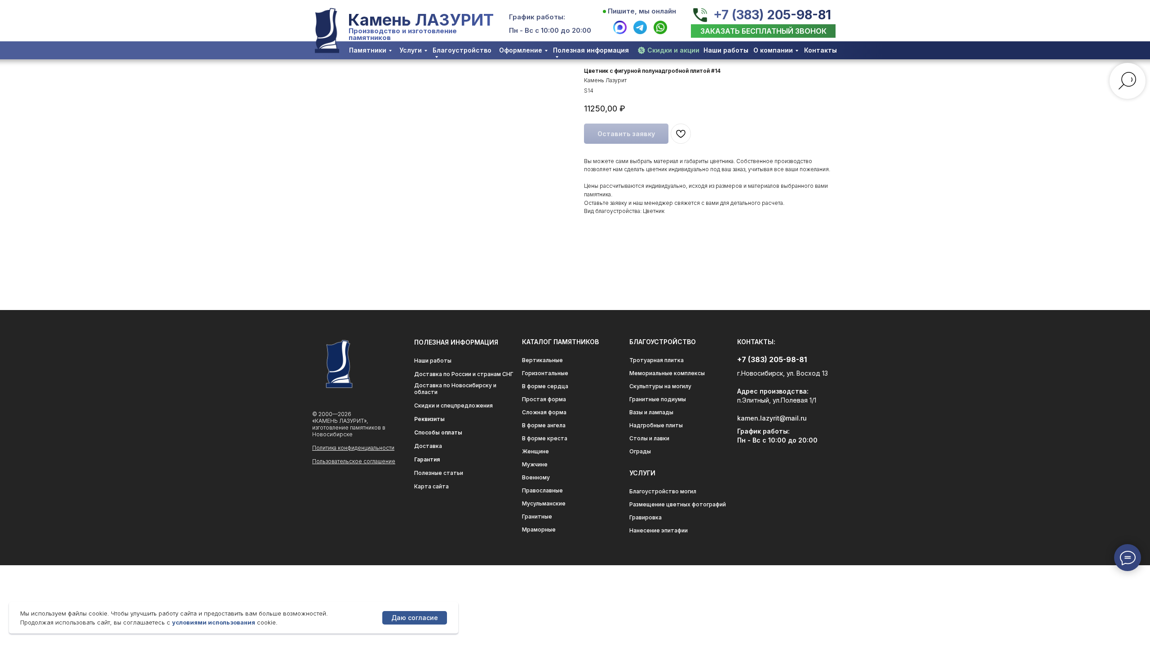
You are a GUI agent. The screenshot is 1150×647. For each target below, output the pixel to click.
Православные (542, 490)
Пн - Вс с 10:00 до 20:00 (550, 30)
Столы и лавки (649, 438)
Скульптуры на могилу (660, 386)
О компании (773, 50)
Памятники (367, 50)
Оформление (520, 50)
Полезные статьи (438, 473)
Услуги (410, 50)
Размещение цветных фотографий (677, 504)
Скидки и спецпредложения (453, 405)
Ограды (640, 451)
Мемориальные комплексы (667, 373)
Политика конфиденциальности (353, 447)
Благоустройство (462, 50)
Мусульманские (544, 503)
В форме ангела (544, 425)
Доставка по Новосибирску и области (455, 388)
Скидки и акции (673, 50)
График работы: (537, 17)
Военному (536, 477)
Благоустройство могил (662, 491)
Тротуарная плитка (656, 360)
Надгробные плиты (656, 425)
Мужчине (535, 464)
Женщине (535, 451)
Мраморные (539, 529)
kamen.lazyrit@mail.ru (772, 418)
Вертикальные (542, 360)
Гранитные (537, 516)
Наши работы (725, 50)
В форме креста (544, 438)
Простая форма (544, 399)
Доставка (428, 446)
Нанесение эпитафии (658, 530)
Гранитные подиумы (657, 399)
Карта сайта (431, 486)
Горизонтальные (545, 373)
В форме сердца (545, 386)
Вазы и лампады (651, 412)
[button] (763, 31)
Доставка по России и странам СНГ (463, 374)
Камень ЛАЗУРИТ (421, 20)
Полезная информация (591, 50)
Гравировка (645, 517)
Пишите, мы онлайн (642, 11)
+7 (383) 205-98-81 (772, 14)
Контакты (820, 50)
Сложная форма (544, 412)
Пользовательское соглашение (353, 461)
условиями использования (213, 622)
